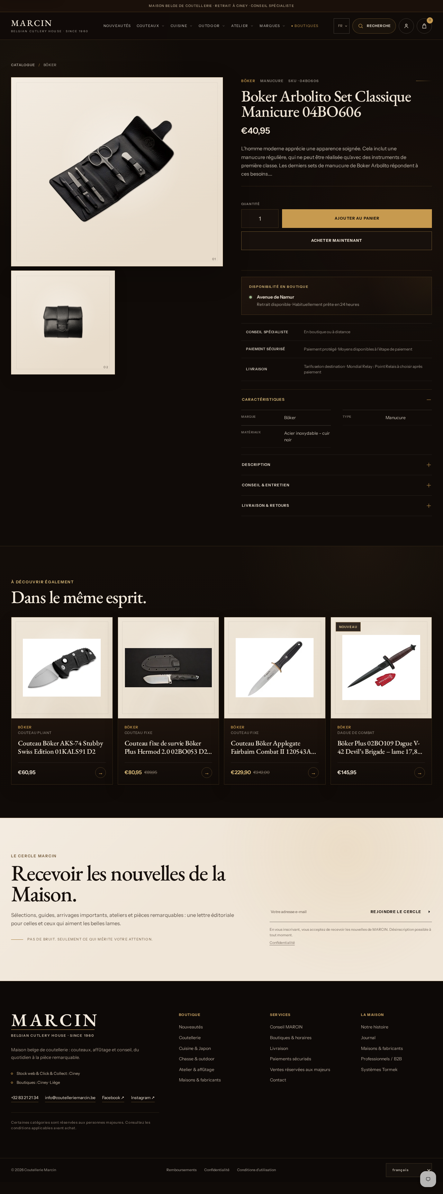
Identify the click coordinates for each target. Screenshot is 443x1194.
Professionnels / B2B (381, 1058)
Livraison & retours (265, 505)
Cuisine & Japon (195, 1048)
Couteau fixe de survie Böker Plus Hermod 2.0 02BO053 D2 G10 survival (166, 747)
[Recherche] (374, 26)
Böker (248, 81)
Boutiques (306, 26)
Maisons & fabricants (200, 1079)
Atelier (239, 26)
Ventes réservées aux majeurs (300, 1069)
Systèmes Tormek (379, 1069)
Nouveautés (117, 26)
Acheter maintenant (336, 240)
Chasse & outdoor (197, 1058)
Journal (368, 1037)
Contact (278, 1079)
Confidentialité (282, 942)
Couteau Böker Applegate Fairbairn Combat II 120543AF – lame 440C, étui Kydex (272, 747)
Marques (270, 26)
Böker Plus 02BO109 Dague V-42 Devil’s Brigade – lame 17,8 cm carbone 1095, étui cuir (378, 747)
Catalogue (23, 65)
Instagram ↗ (143, 1097)
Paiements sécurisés (290, 1058)
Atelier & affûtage (196, 1069)
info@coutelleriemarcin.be (70, 1097)
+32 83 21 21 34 (24, 1097)
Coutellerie (190, 1037)
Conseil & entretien (265, 485)
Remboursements (181, 1170)
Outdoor (209, 26)
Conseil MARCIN (286, 1026)
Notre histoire (374, 1026)
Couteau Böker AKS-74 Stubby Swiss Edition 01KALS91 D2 (60, 747)
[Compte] (406, 26)
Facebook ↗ (113, 1097)
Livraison (279, 1048)
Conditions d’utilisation (256, 1170)
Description (256, 464)
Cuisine (179, 26)
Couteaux (148, 26)
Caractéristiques (263, 399)
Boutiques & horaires (290, 1037)
